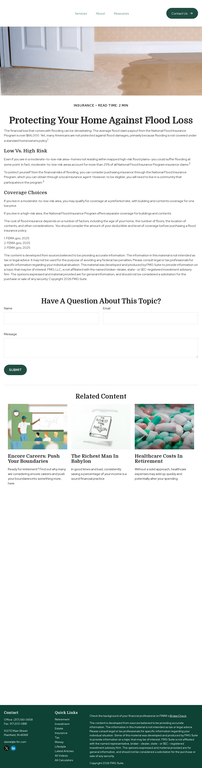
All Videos (61, 755)
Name (8, 308)
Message (10, 334)
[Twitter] (6, 748)
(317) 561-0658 (23, 719)
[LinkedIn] (13, 748)
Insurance (61, 733)
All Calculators (64, 760)
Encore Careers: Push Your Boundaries (34, 458)
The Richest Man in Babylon (95, 458)
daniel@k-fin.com (15, 742)
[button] (80, 13)
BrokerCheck (178, 716)
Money (59, 742)
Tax (57, 737)
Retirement (62, 719)
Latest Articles (64, 751)
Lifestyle (60, 746)
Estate (59, 728)
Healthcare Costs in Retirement (159, 458)
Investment (62, 724)
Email (106, 308)
